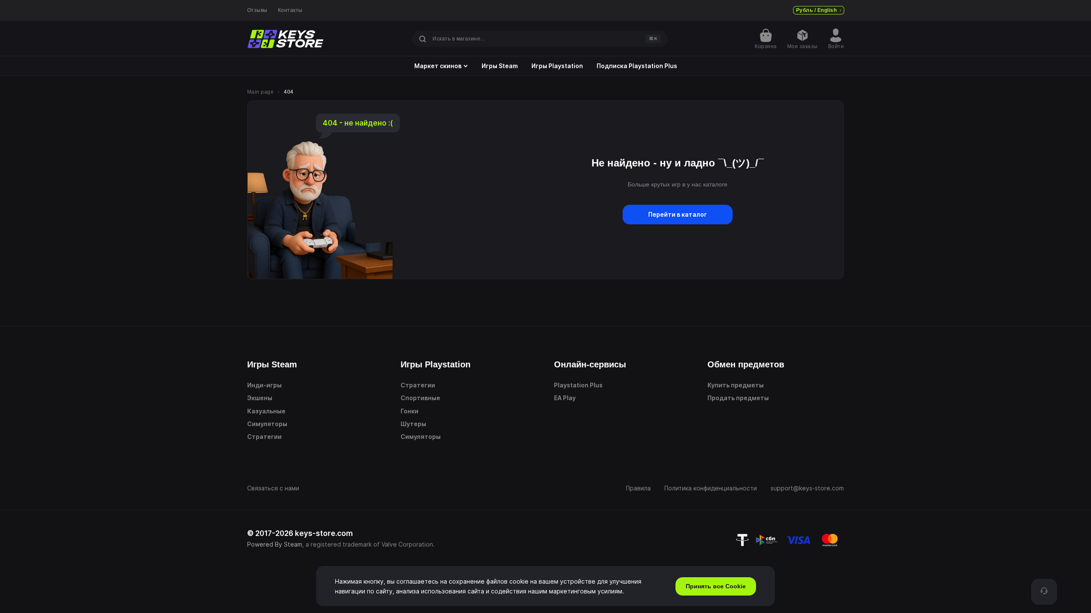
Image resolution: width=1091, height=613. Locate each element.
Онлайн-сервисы (590, 364)
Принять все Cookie (716, 586)
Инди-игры (264, 385)
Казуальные (266, 411)
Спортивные (420, 397)
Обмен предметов (745, 364)
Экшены (259, 397)
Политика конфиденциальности (710, 488)
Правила (638, 488)
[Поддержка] (1044, 591)
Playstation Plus (578, 385)
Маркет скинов (438, 66)
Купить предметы (735, 385)
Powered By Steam (274, 544)
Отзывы (257, 10)
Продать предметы (738, 397)
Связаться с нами (273, 488)
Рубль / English (816, 10)
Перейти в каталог (677, 214)
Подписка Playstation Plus (637, 66)
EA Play (565, 397)
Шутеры (413, 423)
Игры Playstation (557, 66)
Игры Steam (500, 66)
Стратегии (264, 436)
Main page (260, 92)
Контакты (290, 10)
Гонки (410, 411)
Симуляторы (267, 423)
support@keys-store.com (807, 488)
